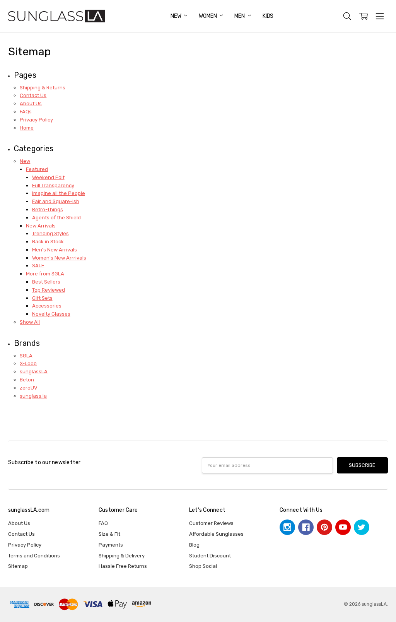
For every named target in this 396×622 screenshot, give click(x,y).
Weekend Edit (48, 177)
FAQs (26, 111)
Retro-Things (47, 209)
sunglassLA (34, 371)
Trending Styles (50, 233)
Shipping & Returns (42, 88)
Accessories (46, 306)
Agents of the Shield (56, 217)
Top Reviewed (48, 290)
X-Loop (28, 363)
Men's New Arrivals (54, 250)
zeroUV (29, 388)
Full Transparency (53, 185)
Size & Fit (109, 534)
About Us (31, 103)
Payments (111, 545)
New (176, 16)
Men (240, 16)
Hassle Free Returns (123, 566)
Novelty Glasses (51, 314)
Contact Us (33, 95)
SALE (38, 265)
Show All (30, 322)
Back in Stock (48, 241)
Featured (37, 169)
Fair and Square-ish (55, 201)
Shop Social (203, 566)
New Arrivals (41, 226)
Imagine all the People (58, 193)
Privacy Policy (36, 120)
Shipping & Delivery (122, 556)
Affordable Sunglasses (216, 534)
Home (27, 128)
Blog (194, 545)
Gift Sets (42, 298)
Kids (268, 16)
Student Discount (210, 556)
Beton (27, 380)
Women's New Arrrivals (59, 258)
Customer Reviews (211, 523)
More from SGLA (45, 274)
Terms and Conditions (34, 556)
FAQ (103, 523)
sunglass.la (33, 396)
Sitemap (18, 566)
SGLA (26, 356)
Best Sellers (46, 282)
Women (208, 16)
